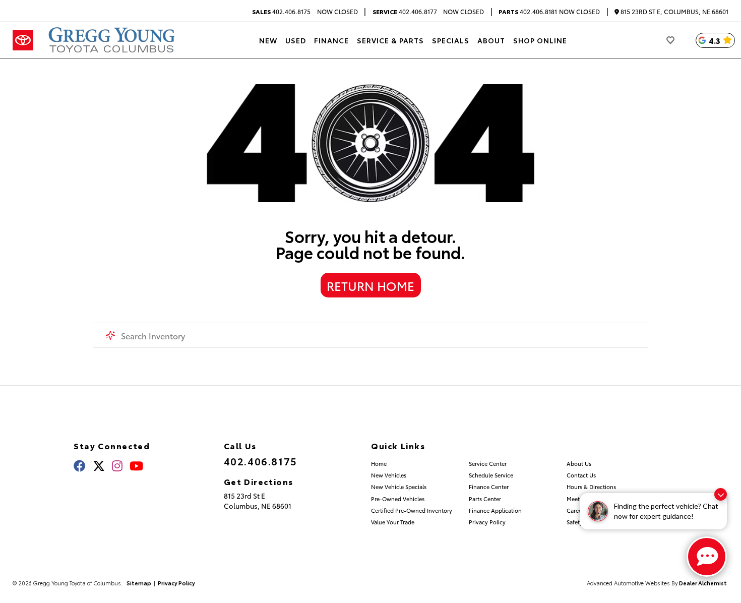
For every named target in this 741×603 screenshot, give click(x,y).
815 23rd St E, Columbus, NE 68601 (673, 12)
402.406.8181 (528, 12)
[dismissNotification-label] (720, 494)
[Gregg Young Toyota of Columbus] (113, 40)
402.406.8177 (405, 12)
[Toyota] (23, 40)
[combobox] (371, 335)
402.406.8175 (281, 12)
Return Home (370, 285)
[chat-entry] (707, 556)
